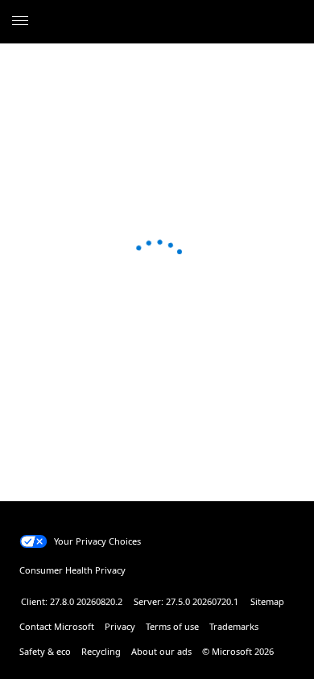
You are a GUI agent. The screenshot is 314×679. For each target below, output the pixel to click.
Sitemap (267, 601)
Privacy (120, 626)
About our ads (161, 651)
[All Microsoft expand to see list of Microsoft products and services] (20, 21)
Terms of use (172, 626)
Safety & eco (45, 651)
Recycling (101, 651)
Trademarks (233, 626)
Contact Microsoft (56, 626)
